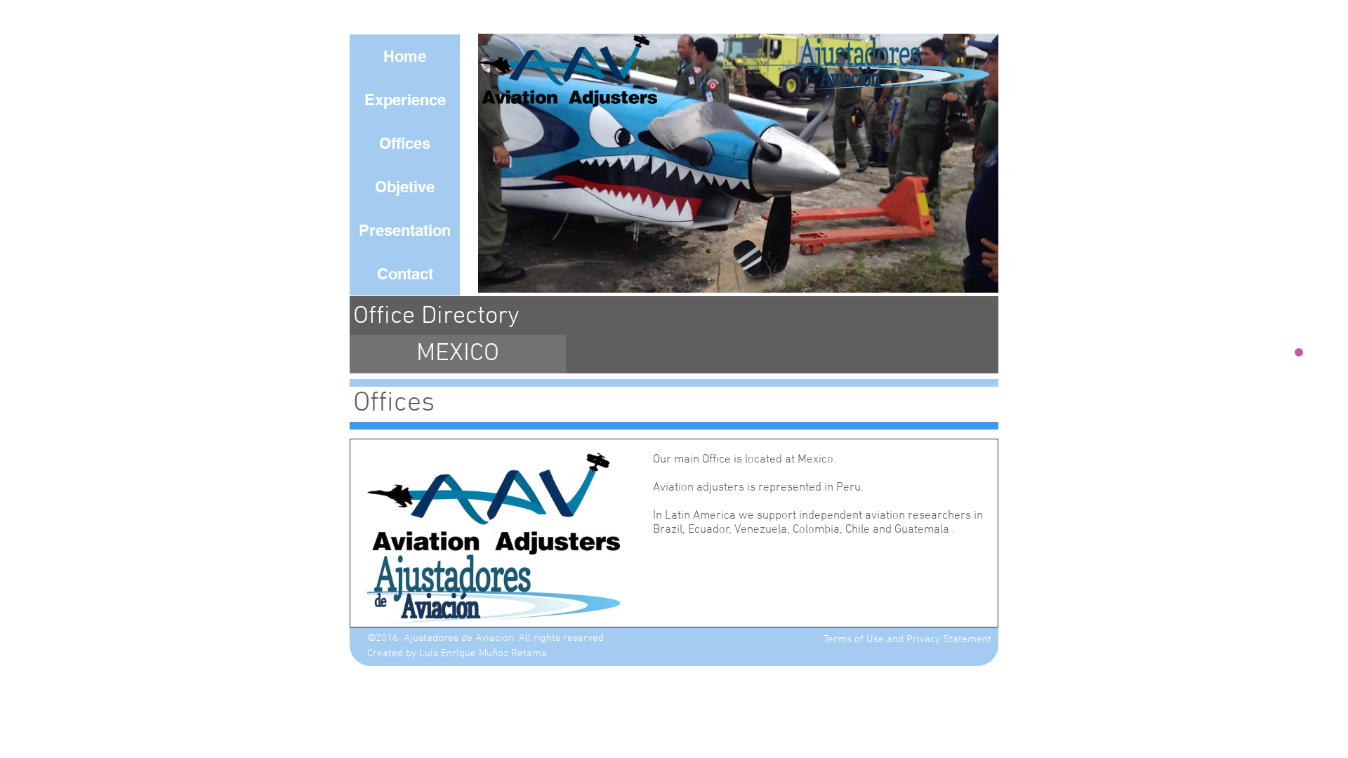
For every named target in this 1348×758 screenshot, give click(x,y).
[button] (709, 163)
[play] (964, 280)
